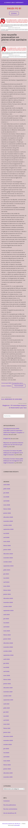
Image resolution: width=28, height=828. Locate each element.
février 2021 (6, 728)
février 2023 (7, 635)
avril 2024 (6, 582)
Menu (15, 13)
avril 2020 (6, 756)
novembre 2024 (8, 557)
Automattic (17, 825)
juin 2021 (6, 712)
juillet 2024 (6, 570)
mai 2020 (6, 752)
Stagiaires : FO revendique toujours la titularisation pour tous (14, 406)
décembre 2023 (8, 598)
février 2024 (7, 590)
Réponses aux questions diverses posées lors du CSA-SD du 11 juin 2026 (13, 444)
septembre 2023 (8, 610)
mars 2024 (6, 586)
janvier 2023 (7, 639)
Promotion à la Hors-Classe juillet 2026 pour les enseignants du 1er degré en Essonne (13, 460)
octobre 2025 (7, 525)
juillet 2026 (6, 488)
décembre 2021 (8, 687)
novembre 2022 (8, 647)
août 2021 (6, 704)
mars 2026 (6, 505)
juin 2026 (6, 493)
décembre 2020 (8, 736)
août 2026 (6, 484)
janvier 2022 (7, 683)
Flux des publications (9, 805)
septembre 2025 (8, 529)
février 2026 (7, 509)
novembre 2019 (7, 777)
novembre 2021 (7, 691)
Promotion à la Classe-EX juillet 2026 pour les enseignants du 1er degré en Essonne (13, 452)
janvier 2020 (7, 769)
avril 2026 (6, 501)
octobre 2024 (7, 562)
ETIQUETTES (7, 438)
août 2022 (6, 659)
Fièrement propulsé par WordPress (11, 823)
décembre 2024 (8, 553)
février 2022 (7, 679)
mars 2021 (6, 724)
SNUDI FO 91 (14, 8)
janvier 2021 (6, 732)
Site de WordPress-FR (9, 813)
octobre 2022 (7, 651)
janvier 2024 (7, 594)
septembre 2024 (8, 566)
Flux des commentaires (10, 809)
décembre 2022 (8, 643)
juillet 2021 (6, 708)
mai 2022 (6, 667)
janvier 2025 (7, 549)
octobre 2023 (7, 606)
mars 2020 (6, 760)
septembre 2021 (8, 700)
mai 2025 (6, 533)
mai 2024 (6, 578)
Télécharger (18, 385)
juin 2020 (6, 748)
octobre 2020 (7, 744)
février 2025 (7, 545)
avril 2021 (6, 720)
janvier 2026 (7, 513)
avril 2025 (6, 537)
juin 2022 (6, 663)
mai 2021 (6, 716)
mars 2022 (6, 675)
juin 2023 (6, 618)
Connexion (6, 801)
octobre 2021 (7, 696)
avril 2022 (6, 671)
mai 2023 (6, 622)
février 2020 (7, 765)
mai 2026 (6, 497)
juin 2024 (6, 574)
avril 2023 (6, 626)
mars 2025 (6, 541)
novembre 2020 (8, 740)
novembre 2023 (8, 602)
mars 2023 (6, 631)
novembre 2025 (8, 521)
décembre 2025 (8, 517)
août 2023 (6, 614)
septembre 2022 (8, 655)
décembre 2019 (8, 773)
